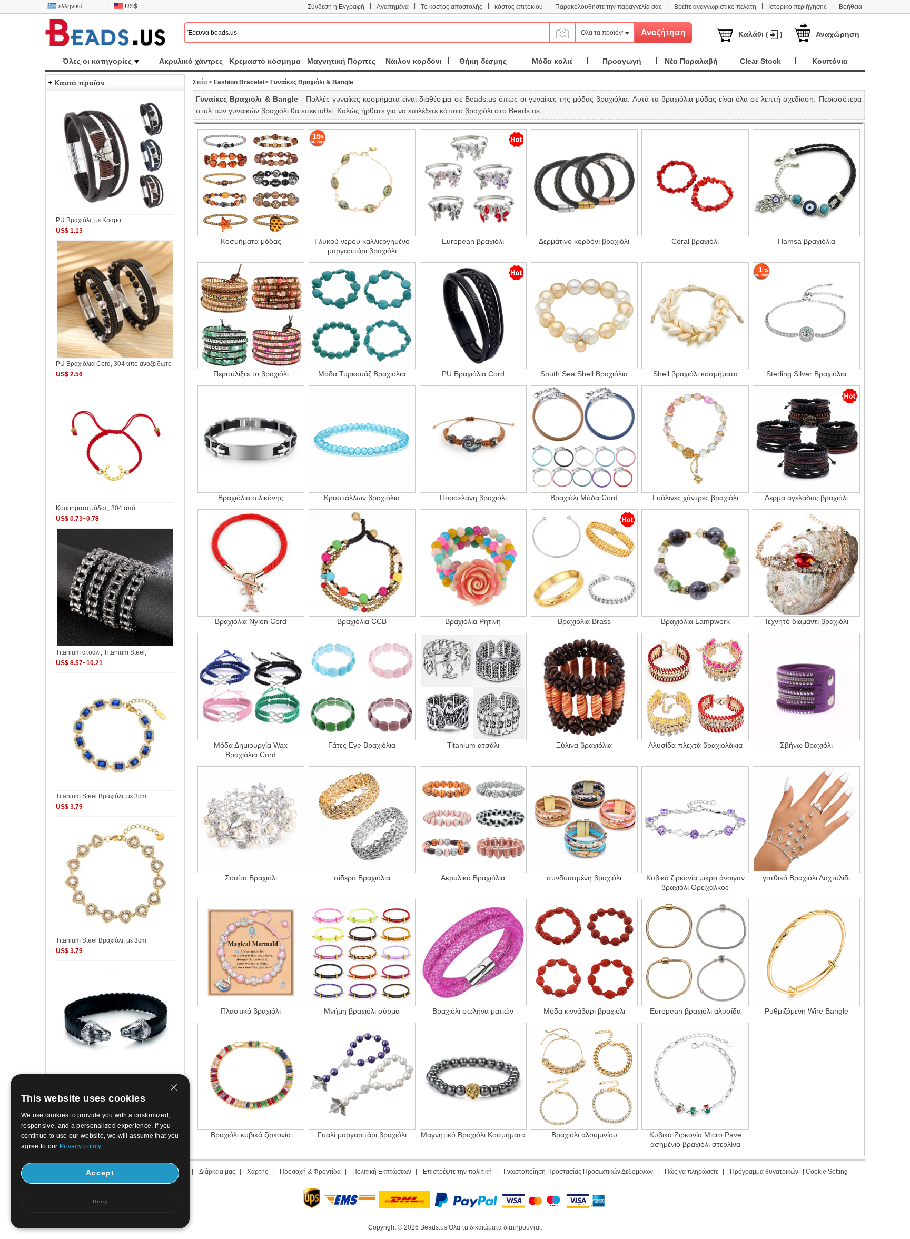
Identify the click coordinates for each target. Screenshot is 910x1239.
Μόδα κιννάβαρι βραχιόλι (584, 1011)
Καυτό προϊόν (79, 82)
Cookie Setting (827, 1171)
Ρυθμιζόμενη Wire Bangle (806, 1011)
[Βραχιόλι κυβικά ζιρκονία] (251, 1076)
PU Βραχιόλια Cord (473, 374)
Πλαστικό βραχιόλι (251, 1011)
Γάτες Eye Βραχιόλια (361, 745)
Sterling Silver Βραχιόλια (806, 374)
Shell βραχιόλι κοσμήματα (695, 374)
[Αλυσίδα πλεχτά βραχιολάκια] (695, 686)
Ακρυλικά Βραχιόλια (473, 878)
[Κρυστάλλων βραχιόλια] (362, 439)
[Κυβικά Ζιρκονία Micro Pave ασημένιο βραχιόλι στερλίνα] (695, 1076)
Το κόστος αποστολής (451, 7)
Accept (100, 1172)
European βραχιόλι (473, 241)
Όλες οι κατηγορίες (97, 61)
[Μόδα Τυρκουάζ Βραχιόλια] (362, 316)
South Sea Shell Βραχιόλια (584, 374)
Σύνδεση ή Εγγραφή (336, 7)
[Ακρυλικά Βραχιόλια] (473, 820)
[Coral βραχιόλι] (695, 182)
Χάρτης (257, 1171)
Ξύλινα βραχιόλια (584, 745)
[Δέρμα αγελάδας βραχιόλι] (806, 439)
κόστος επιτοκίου (518, 7)
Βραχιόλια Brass (584, 621)
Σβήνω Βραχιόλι (806, 745)
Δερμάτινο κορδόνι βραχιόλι (584, 241)
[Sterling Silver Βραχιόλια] (806, 316)
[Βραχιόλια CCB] (362, 563)
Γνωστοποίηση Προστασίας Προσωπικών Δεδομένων (578, 1171)
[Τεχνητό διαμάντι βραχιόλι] (806, 563)
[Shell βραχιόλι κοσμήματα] (695, 316)
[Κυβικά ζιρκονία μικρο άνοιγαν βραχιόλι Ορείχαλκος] (695, 820)
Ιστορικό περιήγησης (797, 7)
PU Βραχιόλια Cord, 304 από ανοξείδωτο (114, 364)
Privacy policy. (81, 1146)
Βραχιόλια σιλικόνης (250, 497)
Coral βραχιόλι (695, 241)
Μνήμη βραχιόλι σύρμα (362, 1011)
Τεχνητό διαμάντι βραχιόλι (806, 621)
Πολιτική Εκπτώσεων (381, 1171)
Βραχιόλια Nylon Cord (250, 621)
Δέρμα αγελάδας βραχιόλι (806, 497)
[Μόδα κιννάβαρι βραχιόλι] (584, 952)
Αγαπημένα (393, 7)
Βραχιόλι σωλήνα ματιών (472, 1011)
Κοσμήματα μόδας (251, 241)
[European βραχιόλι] (473, 182)
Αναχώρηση (837, 34)
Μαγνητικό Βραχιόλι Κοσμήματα (473, 1135)
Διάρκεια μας (217, 1171)
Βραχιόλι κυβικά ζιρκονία (251, 1135)
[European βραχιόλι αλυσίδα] (695, 952)
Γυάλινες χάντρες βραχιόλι (695, 497)
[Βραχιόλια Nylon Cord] (251, 563)
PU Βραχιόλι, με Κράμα (88, 220)
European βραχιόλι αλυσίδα (695, 1011)
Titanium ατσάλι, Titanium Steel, (101, 652)
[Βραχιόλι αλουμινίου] (584, 1076)
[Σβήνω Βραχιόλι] (806, 686)
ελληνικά (70, 6)
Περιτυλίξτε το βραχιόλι (251, 374)
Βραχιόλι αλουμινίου (584, 1135)
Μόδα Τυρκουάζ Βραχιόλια (361, 374)
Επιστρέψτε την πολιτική (457, 1171)
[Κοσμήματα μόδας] (251, 182)
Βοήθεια (850, 7)
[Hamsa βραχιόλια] (806, 182)
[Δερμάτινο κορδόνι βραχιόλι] (584, 182)
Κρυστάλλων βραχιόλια (362, 497)
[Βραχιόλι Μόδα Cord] (584, 439)
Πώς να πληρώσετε (691, 1171)
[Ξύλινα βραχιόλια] (584, 686)
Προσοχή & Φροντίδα (310, 1171)
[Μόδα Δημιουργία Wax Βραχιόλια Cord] (251, 686)
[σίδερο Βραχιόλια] (362, 820)
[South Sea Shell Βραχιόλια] (584, 316)
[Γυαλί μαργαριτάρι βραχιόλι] (362, 1076)
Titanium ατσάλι (473, 745)
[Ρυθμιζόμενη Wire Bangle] (806, 952)
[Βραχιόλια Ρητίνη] (473, 563)
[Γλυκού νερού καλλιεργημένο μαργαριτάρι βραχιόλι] (362, 182)
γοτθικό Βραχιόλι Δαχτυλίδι (806, 878)
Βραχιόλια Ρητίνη (473, 621)
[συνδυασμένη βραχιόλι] (584, 820)
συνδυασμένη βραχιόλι (584, 878)
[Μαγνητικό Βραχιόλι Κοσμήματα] (473, 1076)
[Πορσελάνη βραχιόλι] (473, 439)
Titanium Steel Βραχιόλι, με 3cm (101, 796)
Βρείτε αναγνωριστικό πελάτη (715, 7)
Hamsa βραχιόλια (806, 241)
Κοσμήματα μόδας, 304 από (95, 508)
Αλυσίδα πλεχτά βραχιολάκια (695, 745)
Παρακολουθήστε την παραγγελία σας (608, 7)
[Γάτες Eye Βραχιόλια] (362, 686)
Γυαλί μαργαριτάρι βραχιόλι (362, 1135)
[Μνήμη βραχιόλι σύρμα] (362, 952)
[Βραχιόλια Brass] (584, 563)
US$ (131, 6)
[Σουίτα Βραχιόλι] (251, 820)
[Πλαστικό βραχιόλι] (251, 952)
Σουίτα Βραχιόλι (251, 878)
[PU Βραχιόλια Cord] (473, 316)
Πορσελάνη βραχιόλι (473, 497)
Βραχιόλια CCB (362, 621)
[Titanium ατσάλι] (473, 686)
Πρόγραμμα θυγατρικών (764, 1171)
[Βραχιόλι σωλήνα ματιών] (473, 952)
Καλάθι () (760, 34)
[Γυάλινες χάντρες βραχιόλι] (695, 439)
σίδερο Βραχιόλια (362, 878)
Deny (100, 1201)
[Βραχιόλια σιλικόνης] (251, 439)
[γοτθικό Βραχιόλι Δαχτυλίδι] (806, 820)
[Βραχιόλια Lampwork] (695, 563)
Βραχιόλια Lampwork (695, 621)
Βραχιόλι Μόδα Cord (584, 497)
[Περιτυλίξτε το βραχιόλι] (251, 316)
